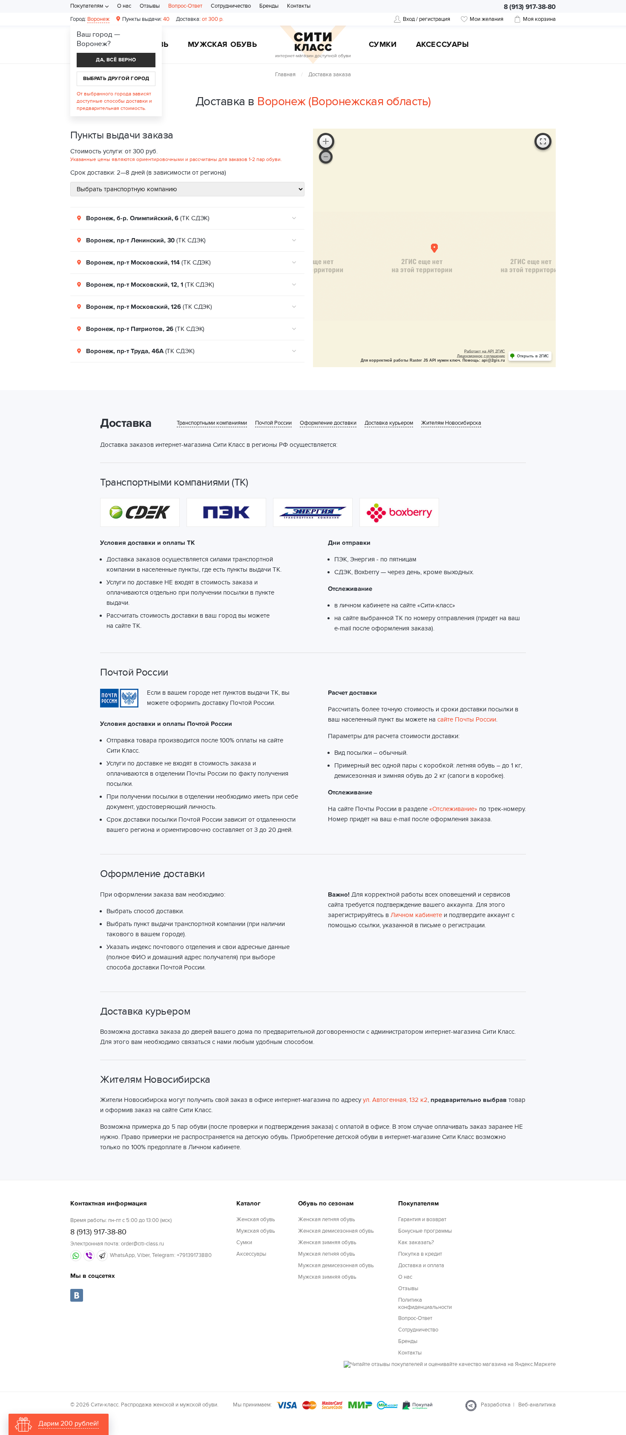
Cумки (383, 45)
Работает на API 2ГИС (484, 351)
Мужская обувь (222, 45)
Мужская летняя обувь (326, 1254)
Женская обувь (255, 1219)
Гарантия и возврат (422, 1219)
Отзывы (150, 6)
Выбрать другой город (116, 78)
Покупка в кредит (420, 1254)
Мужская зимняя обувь (327, 1277)
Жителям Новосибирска (451, 423)
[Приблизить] (325, 141)
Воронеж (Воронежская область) (344, 102)
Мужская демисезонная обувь (336, 1265)
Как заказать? (416, 1242)
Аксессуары (442, 45)
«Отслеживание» (453, 809)
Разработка (496, 1404)
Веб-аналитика (537, 1404)
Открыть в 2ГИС (533, 356)
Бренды (269, 6)
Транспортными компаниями (212, 423)
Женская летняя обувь (326, 1219)
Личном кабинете (416, 915)
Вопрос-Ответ (185, 6)
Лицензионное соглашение (481, 356)
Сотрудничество (231, 6)
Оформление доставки (328, 423)
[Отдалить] (326, 157)
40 (145, 19)
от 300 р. (200, 19)
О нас (124, 6)
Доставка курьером (389, 423)
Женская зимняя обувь (327, 1242)
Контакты (298, 6)
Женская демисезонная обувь (336, 1231)
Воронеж (98, 19)
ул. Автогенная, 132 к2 (395, 1100)
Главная (285, 74)
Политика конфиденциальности (425, 1304)
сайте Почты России (466, 719)
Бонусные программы (425, 1231)
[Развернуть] (543, 141)
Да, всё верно (116, 60)
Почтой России (273, 423)
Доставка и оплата (421, 1265)
